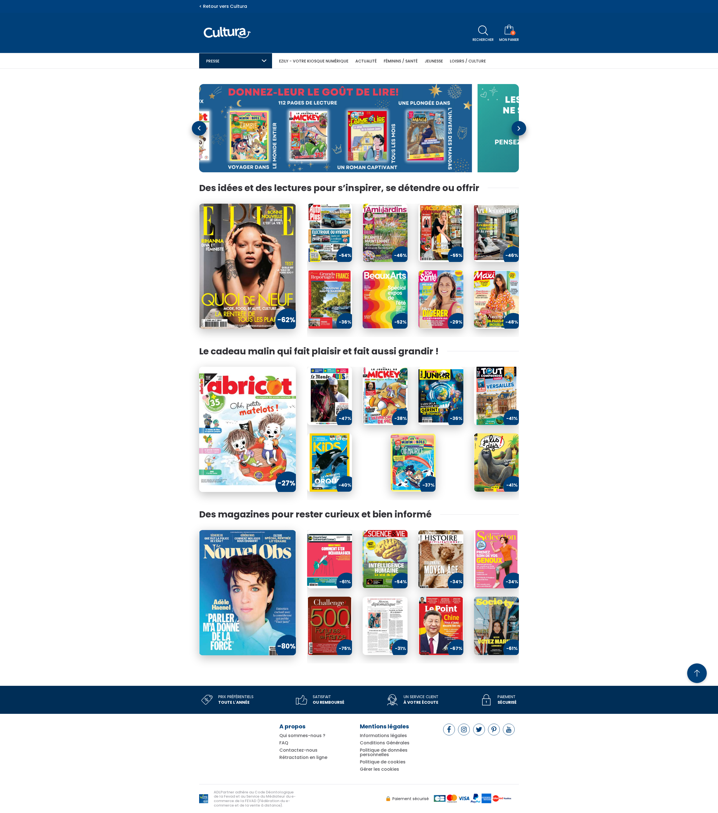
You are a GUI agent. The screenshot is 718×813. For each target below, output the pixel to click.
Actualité (366, 61)
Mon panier (509, 39)
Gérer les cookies (379, 769)
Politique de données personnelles (384, 752)
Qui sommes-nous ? (302, 735)
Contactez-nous (298, 750)
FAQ (283, 743)
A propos (292, 726)
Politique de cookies (383, 762)
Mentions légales (384, 726)
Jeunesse (434, 61)
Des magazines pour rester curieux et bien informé (315, 514)
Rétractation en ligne (303, 757)
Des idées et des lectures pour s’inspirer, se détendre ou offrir (339, 188)
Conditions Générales (384, 743)
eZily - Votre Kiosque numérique (313, 61)
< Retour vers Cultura (223, 6)
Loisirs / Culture (468, 61)
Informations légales (383, 735)
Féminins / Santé (401, 61)
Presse (212, 61)
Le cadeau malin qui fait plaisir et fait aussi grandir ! (319, 351)
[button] (199, 128)
